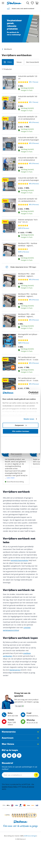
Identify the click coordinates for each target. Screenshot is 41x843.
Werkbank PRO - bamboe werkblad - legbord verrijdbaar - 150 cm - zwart (27, 244)
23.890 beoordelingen (30, 836)
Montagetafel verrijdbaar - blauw (28, 335)
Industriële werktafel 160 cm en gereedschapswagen (28, 179)
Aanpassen (19, 425)
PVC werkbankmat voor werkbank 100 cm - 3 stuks (28, 379)
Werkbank (8, 49)
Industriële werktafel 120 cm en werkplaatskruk (27, 118)
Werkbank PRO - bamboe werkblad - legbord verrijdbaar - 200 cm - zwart (27, 295)
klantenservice (14, 670)
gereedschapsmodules (19, 560)
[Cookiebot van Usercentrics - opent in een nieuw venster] (28, 392)
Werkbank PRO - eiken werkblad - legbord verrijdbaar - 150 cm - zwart (26, 275)
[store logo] (14, 3)
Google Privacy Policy (10, 787)
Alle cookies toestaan (20, 431)
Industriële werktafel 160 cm (27, 97)
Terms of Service (28, 787)
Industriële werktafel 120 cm (27, 77)
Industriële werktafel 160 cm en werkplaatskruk (27, 159)
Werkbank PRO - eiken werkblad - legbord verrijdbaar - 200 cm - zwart (26, 315)
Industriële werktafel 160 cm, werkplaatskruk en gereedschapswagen (27, 200)
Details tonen (29, 419)
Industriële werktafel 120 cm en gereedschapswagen (28, 138)
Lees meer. (11, 478)
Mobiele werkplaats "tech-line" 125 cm (28, 221)
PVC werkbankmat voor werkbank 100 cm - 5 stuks (28, 358)
